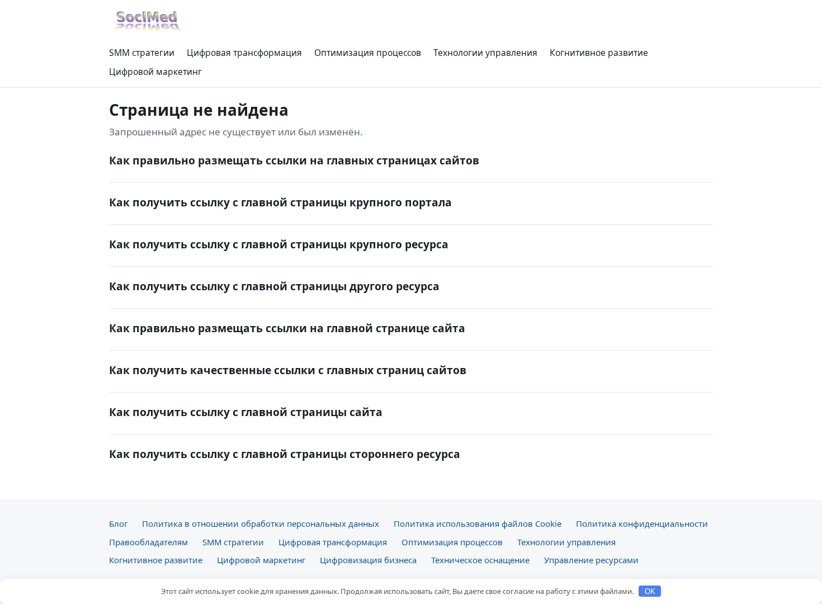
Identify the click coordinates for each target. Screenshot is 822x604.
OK (650, 591)
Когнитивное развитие (599, 52)
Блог (118, 523)
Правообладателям (148, 542)
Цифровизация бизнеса (368, 559)
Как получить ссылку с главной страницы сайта (245, 411)
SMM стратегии (141, 52)
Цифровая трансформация (244, 52)
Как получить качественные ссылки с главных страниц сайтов (287, 370)
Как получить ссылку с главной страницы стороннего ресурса (284, 453)
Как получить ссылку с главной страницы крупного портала (280, 202)
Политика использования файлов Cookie (477, 523)
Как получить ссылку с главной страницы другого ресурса (274, 286)
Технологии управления (485, 52)
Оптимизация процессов (367, 52)
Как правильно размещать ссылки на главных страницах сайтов (294, 160)
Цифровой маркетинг (155, 71)
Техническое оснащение (480, 559)
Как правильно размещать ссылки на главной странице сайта (287, 328)
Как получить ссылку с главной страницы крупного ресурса (278, 244)
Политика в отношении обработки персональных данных (260, 523)
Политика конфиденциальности (642, 523)
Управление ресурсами (591, 559)
